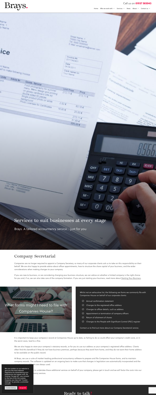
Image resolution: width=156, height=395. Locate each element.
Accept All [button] (23, 388)
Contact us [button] (144, 8)
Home (96, 8)
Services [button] (119, 8)
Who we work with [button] (106, 8)
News (128, 8)
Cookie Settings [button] (11, 388)
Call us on (137, 3)
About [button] (135, 8)
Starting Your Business (131, 278)
